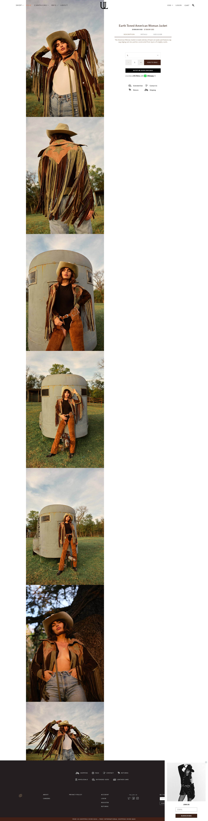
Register (105, 802)
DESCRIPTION (129, 34)
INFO (54, 5)
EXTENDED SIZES (102, 779)
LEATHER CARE (123, 779)
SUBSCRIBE (186, 816)
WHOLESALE (83, 779)
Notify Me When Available (143, 70)
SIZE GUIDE (157, 34)
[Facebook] (133, 798)
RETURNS (124, 773)
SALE (28, 5)
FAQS (97, 773)
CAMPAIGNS (40, 5)
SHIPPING (84, 773)
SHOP (19, 5)
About (46, 794)
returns (104, 806)
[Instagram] (137, 798)
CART (187, 5)
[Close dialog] (206, 762)
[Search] (193, 5)
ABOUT (64, 5)
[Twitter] (129, 798)
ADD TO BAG (152, 62)
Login (179, 5)
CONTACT (110, 773)
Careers (46, 798)
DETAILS (144, 34)
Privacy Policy (75, 794)
